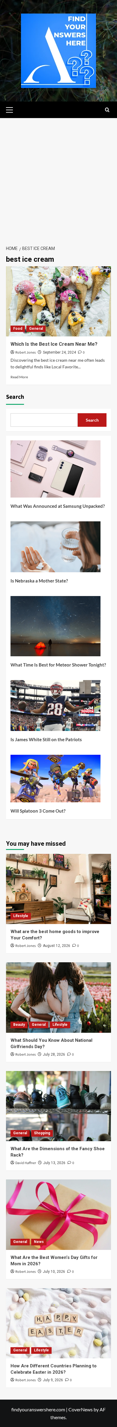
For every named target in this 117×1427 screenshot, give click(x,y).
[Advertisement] (58, 180)
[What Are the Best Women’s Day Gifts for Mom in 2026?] (58, 1214)
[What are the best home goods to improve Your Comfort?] (58, 889)
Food (17, 328)
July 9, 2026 (53, 1380)
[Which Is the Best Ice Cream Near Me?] (58, 301)
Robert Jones (25, 352)
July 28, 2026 (54, 1054)
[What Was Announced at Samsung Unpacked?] (55, 471)
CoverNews (80, 1409)
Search (15, 397)
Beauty (19, 1025)
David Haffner (25, 1163)
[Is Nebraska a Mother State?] (55, 549)
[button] (12, 109)
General (36, 328)
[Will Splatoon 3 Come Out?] (55, 781)
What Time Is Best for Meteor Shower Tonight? (58, 664)
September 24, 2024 (59, 352)
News (39, 1242)
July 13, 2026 (54, 1163)
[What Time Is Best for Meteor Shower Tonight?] (55, 628)
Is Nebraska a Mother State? (39, 580)
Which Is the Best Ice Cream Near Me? (54, 344)
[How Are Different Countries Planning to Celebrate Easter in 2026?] (58, 1323)
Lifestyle (20, 916)
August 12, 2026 (56, 946)
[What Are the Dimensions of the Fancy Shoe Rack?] (58, 1106)
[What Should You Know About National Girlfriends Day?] (58, 997)
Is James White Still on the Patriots (46, 739)
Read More (19, 377)
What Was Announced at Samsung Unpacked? (57, 506)
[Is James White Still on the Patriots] (55, 707)
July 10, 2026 (54, 1271)
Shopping (42, 1133)
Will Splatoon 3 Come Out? (37, 810)
